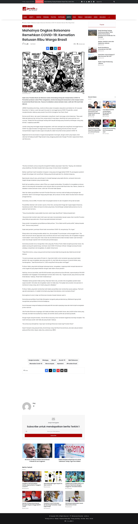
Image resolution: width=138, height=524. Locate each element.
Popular (102, 24)
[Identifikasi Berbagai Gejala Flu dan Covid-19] (53, 476)
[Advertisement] (85, 8)
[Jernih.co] (30, 9)
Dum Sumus (88, 17)
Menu (87, 518)
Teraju (80, 17)
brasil (54, 360)
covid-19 (62, 360)
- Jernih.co (86, 516)
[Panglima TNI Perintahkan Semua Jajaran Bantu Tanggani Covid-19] (31, 476)
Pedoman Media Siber (64, 518)
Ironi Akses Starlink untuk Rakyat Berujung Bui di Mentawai (108, 112)
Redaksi (57, 518)
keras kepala (50, 363)
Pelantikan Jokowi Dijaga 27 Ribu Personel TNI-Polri (106, 55)
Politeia (53, 17)
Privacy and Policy (75, 518)
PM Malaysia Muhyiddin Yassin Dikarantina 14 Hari (74, 504)
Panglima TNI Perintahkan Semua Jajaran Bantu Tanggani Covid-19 (31, 485)
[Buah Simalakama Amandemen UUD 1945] (92, 50)
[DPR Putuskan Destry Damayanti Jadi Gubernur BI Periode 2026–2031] (94, 104)
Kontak (91, 518)
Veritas (38, 17)
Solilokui (103, 17)
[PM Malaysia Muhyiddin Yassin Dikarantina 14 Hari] (75, 496)
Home (25, 17)
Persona (46, 17)
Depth (69, 17)
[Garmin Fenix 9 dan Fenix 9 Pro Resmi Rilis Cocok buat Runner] (94, 123)
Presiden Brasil (72, 363)
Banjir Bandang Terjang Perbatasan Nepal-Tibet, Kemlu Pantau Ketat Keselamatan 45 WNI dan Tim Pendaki (106, 34)
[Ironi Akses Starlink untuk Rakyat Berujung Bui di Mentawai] (109, 104)
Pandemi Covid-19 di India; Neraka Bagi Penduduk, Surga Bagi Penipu (52, 505)
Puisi (74, 17)
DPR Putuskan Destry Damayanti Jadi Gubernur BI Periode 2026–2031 (61, 1)
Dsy (26, 44)
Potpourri (61, 17)
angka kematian (34, 360)
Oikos (95, 17)
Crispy (31, 17)
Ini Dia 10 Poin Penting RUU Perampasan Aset (109, 130)
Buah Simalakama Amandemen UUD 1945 (104, 48)
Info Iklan (83, 518)
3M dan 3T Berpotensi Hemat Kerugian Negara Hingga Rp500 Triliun (31, 505)
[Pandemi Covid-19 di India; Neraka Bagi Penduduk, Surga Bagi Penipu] (53, 496)
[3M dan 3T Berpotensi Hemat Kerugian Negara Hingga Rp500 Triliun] (31, 496)
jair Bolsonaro (73, 360)
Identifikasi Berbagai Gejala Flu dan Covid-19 (53, 484)
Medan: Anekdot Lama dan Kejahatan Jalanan (106, 42)
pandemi (60, 363)
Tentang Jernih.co (49, 518)
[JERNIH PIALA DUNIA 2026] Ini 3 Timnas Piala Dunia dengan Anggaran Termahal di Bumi (74, 485)
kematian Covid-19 (36, 363)
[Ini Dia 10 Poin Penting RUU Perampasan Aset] (109, 123)
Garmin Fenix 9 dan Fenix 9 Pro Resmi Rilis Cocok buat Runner (94, 130)
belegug (45, 360)
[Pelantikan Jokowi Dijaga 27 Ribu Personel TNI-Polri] (92, 57)
